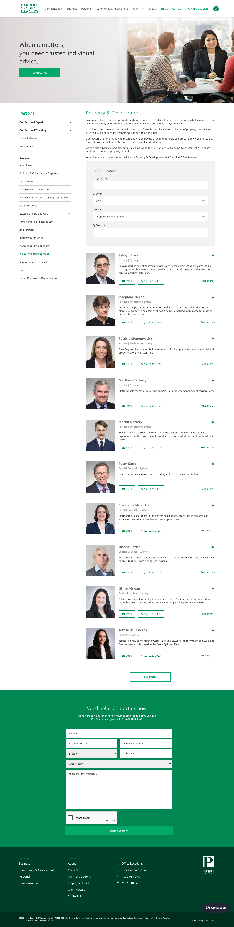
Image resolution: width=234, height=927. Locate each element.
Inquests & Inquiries (31, 237)
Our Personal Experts (31, 122)
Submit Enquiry (119, 830)
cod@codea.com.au (134, 870)
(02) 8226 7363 (152, 489)
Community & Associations (36, 870)
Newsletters (26, 146)
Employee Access (79, 883)
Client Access (76, 889)
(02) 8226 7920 (152, 655)
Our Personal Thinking (32, 130)
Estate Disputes (28, 205)
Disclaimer (210, 920)
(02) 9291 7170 (152, 322)
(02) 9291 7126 (152, 364)
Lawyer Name (100, 178)
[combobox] (150, 200)
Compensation (28, 883)
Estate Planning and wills (33, 213)
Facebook (119, 883)
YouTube (138, 883)
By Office (98, 193)
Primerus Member (209, 857)
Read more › (208, 280)
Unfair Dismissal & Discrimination (38, 278)
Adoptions (25, 165)
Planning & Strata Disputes (34, 245)
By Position (99, 225)
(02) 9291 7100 (152, 405)
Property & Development (34, 254)
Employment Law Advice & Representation (43, 197)
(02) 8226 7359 (152, 280)
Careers (73, 870)
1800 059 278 (130, 876)
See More (150, 677)
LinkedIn (133, 883)
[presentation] (92, 818)
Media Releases (28, 138)
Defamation (26, 181)
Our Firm (73, 858)
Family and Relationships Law (36, 221)
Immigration (26, 229)
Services (97, 209)
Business (24, 863)
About (72, 863)
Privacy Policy (197, 920)
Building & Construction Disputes (38, 173)
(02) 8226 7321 (152, 614)
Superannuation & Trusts (33, 262)
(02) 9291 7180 (152, 530)
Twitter (129, 883)
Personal (24, 876)
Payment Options (79, 876)
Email (128, 280)
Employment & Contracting (34, 189)
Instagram (124, 883)
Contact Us (40, 72)
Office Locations (132, 863)
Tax (21, 270)
